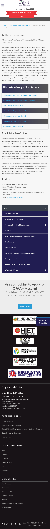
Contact (5, 470)
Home (4, 25)
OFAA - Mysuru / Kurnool (16, 25)
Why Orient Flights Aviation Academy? (20, 236)
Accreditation (10, 247)
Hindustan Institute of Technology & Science (19, 100)
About (28, 25)
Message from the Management (25, 225)
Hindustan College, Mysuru (13, 126)
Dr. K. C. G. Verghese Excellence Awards (20, 253)
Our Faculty (9, 242)
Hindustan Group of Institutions (17, 264)
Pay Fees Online (7, 492)
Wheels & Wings (25, 270)
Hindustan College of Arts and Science (17, 111)
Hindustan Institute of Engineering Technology (20, 95)
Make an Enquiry (43, 321)
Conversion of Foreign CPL (11, 425)
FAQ (3, 466)
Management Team (12, 259)
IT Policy (5, 458)
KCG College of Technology (13, 106)
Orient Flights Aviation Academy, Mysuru (18, 121)
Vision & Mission (11, 214)
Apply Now (25, 307)
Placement (6, 488)
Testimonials (6, 484)
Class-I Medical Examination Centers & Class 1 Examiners (22, 429)
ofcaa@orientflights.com (16, 408)
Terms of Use (7, 462)
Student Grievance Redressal (12, 503)
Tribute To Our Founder (14, 219)
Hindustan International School (14, 116)
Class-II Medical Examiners (11, 433)
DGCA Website (7, 421)
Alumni (4, 499)
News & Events (7, 496)
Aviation (8, 231)
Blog (3, 451)
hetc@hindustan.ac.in (15, 197)
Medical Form (6, 437)
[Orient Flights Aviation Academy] (25, 3)
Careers (5, 454)
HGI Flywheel (7, 507)
